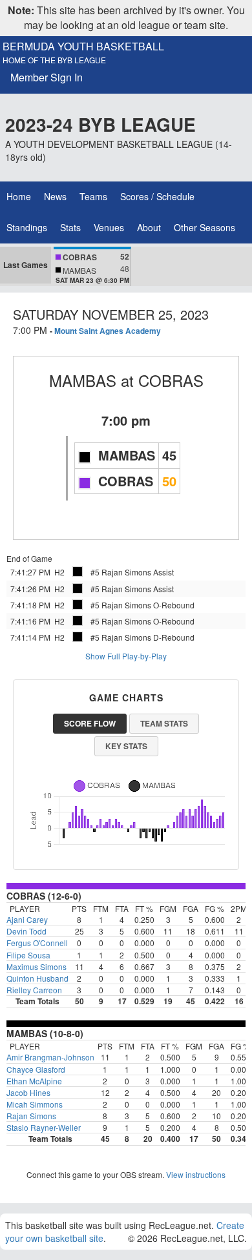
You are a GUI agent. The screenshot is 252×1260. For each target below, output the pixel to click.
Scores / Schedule (157, 196)
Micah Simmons (34, 1104)
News (55, 196)
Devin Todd (26, 930)
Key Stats (126, 746)
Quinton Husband (37, 978)
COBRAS (171, 380)
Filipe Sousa (28, 954)
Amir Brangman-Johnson (50, 1056)
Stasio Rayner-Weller (43, 1127)
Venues (109, 227)
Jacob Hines (28, 1092)
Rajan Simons (31, 1115)
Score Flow (90, 723)
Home (18, 196)
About (149, 227)
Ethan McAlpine (34, 1080)
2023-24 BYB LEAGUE (100, 124)
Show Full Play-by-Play (126, 655)
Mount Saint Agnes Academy (107, 330)
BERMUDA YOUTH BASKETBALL (83, 46)
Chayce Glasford (35, 1069)
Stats (70, 227)
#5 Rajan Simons (120, 571)
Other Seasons (204, 227)
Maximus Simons (36, 966)
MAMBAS (82, 380)
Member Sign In (46, 77)
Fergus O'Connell (37, 942)
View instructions (196, 1174)
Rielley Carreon (34, 989)
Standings (26, 227)
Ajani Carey (27, 919)
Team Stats (164, 723)
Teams (93, 196)
